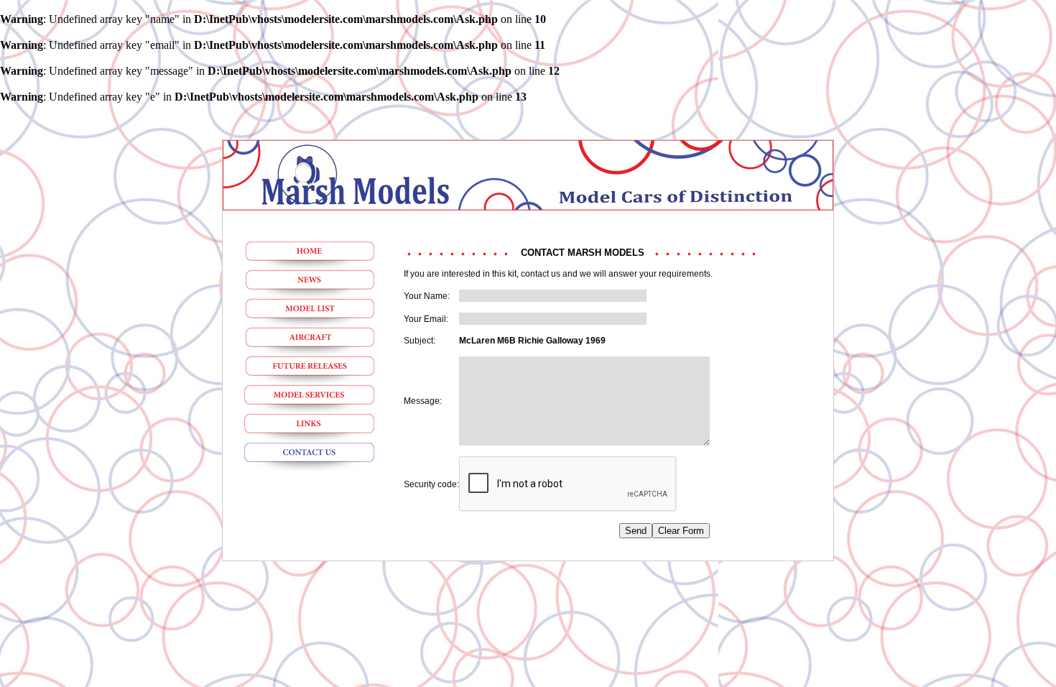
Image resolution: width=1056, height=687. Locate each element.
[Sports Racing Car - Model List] (309, 313)
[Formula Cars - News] (309, 284)
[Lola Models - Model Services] (309, 399)
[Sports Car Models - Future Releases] (309, 370)
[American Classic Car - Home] (309, 255)
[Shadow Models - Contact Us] (309, 457)
